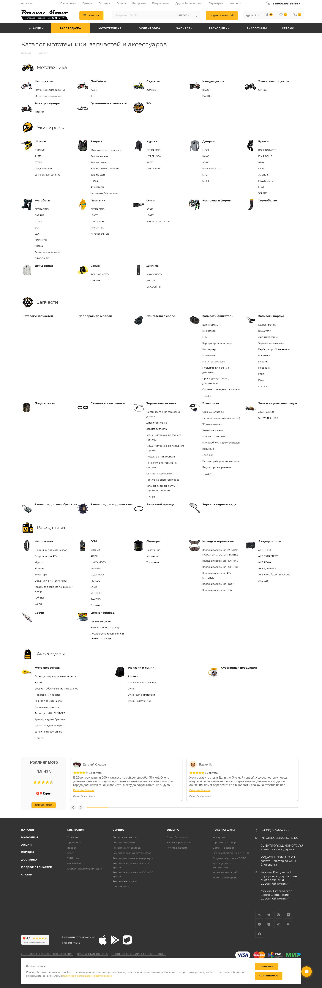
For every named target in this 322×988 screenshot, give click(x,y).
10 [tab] (288, 807)
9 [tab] (266, 807)
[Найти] (195, 15)
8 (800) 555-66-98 (285, 3)
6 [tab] (203, 807)
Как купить (219, 837)
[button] (35, 782)
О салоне (72, 837)
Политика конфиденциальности (138, 953)
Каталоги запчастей (225, 872)
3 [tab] (139, 807)
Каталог (28, 829)
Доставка (29, 859)
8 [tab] (245, 807)
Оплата (173, 829)
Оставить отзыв (43, 805)
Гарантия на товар (224, 842)
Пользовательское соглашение (47, 953)
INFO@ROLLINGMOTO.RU (279, 837)
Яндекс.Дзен (269, 924)
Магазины (29, 837)
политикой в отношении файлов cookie (87, 975)
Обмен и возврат (223, 847)
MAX (259, 934)
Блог (70, 852)
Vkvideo (288, 915)
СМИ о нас (73, 858)
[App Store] (102, 940)
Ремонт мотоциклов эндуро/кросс (134, 858)
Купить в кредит (177, 847)
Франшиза (74, 842)
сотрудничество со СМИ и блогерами (279, 860)
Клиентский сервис (224, 877)
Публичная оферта (92, 953)
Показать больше (83, 790)
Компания (75, 829)
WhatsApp (259, 924)
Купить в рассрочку (179, 842)
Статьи (26, 874)
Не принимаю (268, 975)
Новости (72, 847)
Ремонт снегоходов (125, 881)
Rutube (288, 924)
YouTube (278, 915)
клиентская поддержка (282, 847)
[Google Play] (115, 940)
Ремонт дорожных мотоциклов (132, 852)
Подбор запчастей (36, 867)
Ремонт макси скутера (127, 847)
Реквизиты (74, 863)
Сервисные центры (125, 837)
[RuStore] (127, 940)
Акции (26, 844)
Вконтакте (259, 915)
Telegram (269, 915)
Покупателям (223, 829)
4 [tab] (160, 807)
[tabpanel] (126, 779)
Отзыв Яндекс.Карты (84, 796)
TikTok (278, 924)
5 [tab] (182, 807)
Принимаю (266, 966)
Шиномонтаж (121, 886)
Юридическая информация (84, 868)
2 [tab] (118, 807)
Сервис (118, 829)
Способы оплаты (177, 837)
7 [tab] (224, 807)
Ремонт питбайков (124, 842)
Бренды (27, 852)
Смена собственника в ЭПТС (230, 852)
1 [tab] (97, 807)
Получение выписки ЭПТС (229, 858)
